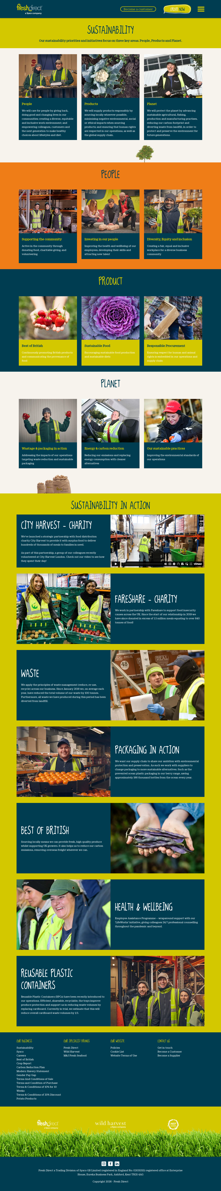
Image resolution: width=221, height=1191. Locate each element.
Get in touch (165, 1047)
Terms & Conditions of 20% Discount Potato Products (39, 1096)
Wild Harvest (72, 1051)
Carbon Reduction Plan (31, 1067)
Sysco (20, 1051)
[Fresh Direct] (48, 1124)
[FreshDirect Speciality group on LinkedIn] (117, 1163)
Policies (115, 1047)
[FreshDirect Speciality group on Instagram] (103, 1163)
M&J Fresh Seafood (75, 1055)
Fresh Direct (71, 1047)
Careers (21, 1055)
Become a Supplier (169, 1055)
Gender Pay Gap (26, 1075)
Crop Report (24, 1063)
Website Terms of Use (123, 1055)
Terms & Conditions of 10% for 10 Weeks (37, 1088)
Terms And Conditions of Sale (35, 1078)
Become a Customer (170, 1051)
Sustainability (25, 1047)
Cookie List (117, 1051)
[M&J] (173, 1124)
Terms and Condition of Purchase (37, 1082)
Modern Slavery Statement (33, 1071)
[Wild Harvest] (110, 1124)
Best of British (25, 1059)
